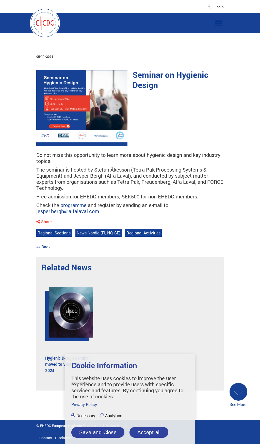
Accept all (148, 432)
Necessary (85, 415)
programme (73, 205)
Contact (45, 437)
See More (238, 404)
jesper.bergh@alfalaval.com (67, 211)
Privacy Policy (84, 404)
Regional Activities (143, 232)
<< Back (43, 246)
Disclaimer (63, 437)
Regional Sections (54, 232)
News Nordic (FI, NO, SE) (98, 232)
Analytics (113, 415)
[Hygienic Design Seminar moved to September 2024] (67, 316)
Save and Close (98, 432)
